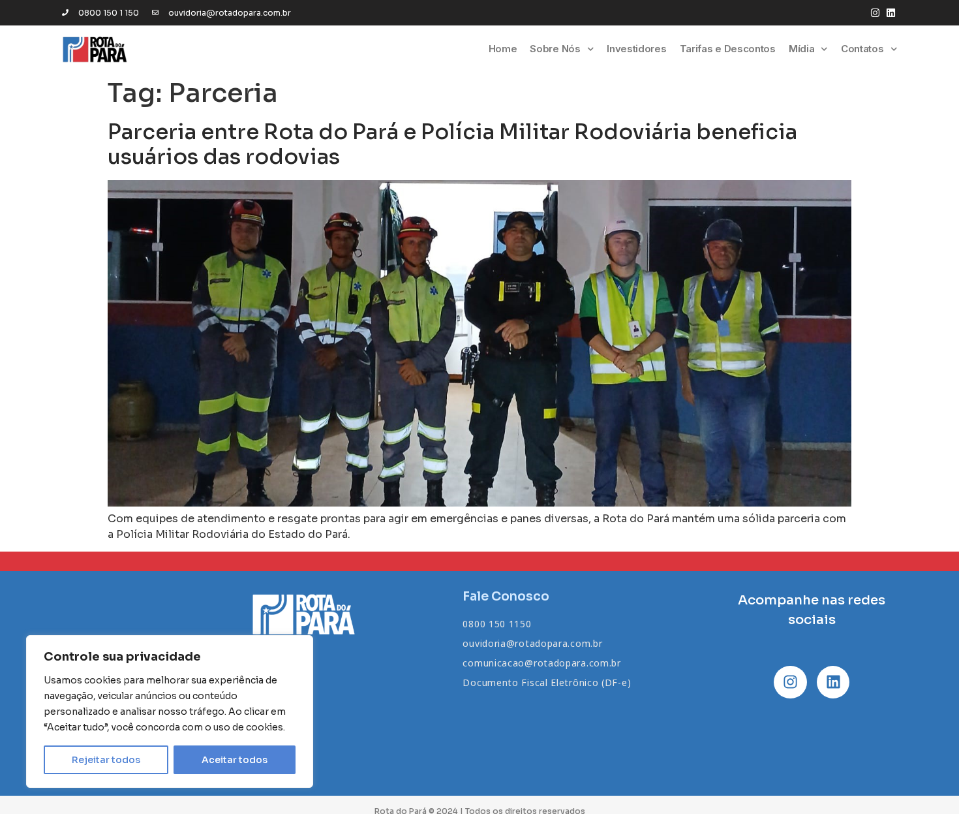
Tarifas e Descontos (728, 48)
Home (503, 48)
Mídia (802, 48)
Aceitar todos (234, 760)
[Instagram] (875, 13)
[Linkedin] (891, 13)
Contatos (862, 48)
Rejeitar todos (106, 760)
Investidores (636, 48)
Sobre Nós (555, 48)
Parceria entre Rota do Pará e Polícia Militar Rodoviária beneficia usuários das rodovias (452, 144)
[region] (169, 711)
